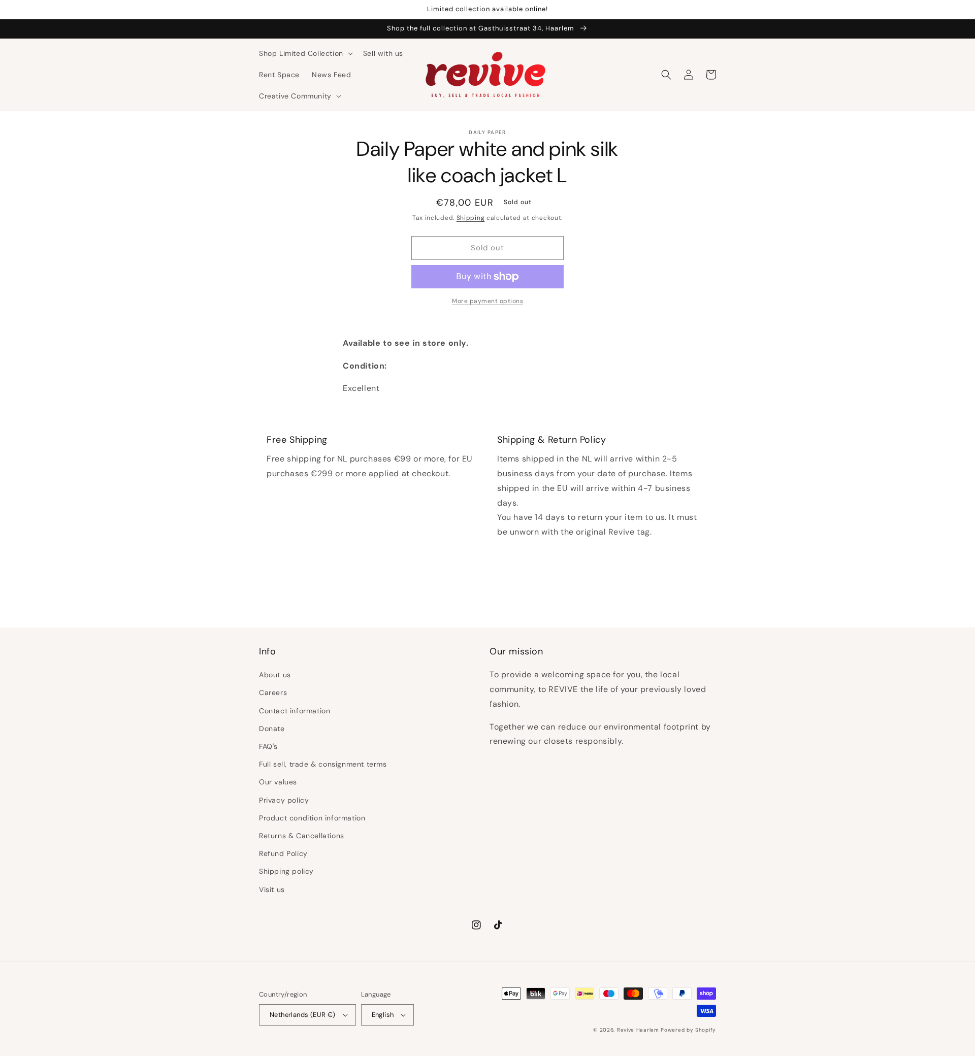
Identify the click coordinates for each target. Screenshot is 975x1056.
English (383, 1014)
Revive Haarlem (638, 1030)
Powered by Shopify (688, 1030)
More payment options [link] (487, 301)
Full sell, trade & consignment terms (323, 764)
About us (275, 674)
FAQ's (268, 746)
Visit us (272, 889)
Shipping (471, 218)
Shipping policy (286, 871)
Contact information (294, 710)
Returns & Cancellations (301, 835)
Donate (272, 728)
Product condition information (312, 817)
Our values (278, 781)
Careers (273, 692)
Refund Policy (283, 853)
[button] (305, 53)
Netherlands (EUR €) (303, 1014)
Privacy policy (284, 800)
